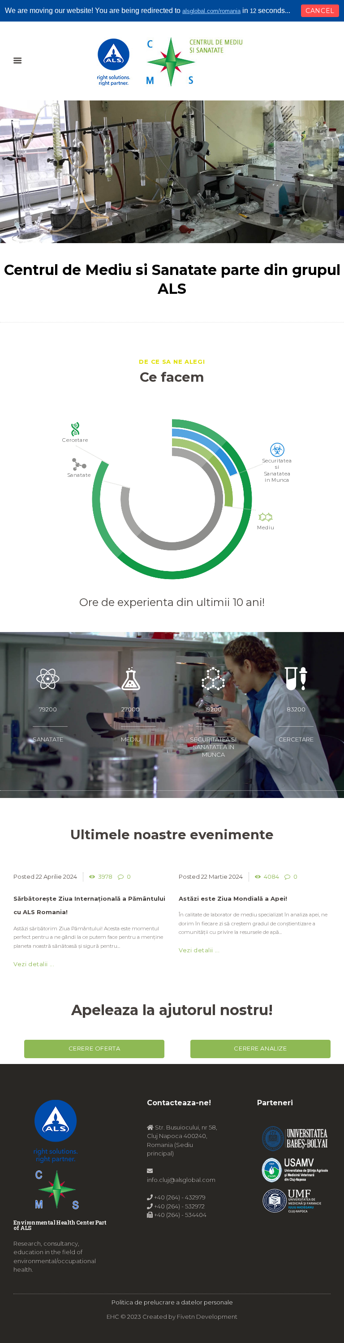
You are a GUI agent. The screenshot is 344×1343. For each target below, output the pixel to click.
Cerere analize (260, 1048)
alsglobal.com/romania (212, 11)
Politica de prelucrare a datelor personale (172, 1302)
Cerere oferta (94, 1048)
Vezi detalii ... (33, 964)
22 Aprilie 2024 (56, 876)
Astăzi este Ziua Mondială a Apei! (233, 898)
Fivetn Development (207, 1316)
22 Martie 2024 (222, 876)
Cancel (320, 11)
